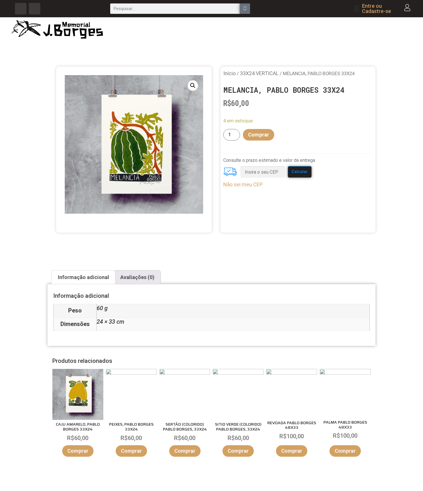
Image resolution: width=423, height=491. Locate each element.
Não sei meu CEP (243, 184)
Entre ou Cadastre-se (376, 8)
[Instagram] (34, 8)
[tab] (83, 277)
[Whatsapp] (20, 8)
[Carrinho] (356, 8)
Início (229, 73)
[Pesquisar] (245, 8)
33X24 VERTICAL (259, 73)
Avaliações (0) (137, 277)
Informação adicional (83, 277)
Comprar (258, 135)
